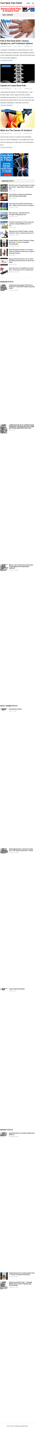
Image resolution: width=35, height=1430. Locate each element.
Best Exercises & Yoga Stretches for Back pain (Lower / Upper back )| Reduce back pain (22, 186)
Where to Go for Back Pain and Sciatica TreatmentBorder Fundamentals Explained (21, 566)
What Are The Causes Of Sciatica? (16, 130)
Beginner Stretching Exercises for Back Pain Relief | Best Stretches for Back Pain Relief (21, 260)
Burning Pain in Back (15, 709)
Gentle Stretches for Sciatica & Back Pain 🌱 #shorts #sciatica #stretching (21, 1273)
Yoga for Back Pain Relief (17, 989)
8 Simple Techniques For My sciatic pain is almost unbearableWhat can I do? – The (21, 223)
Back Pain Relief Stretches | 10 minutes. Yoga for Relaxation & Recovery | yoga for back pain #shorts (21, 251)
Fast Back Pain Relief (11, 3)
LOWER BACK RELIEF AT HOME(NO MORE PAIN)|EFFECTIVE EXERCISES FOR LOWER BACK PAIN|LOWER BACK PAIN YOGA (21, 426)
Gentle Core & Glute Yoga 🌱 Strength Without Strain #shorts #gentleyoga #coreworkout (20, 1284)
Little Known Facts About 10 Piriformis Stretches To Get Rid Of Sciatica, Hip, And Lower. (22, 286)
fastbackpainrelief (6, 46)
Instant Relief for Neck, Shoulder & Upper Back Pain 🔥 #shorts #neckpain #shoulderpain (21, 242)
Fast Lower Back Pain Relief (19, 1426)
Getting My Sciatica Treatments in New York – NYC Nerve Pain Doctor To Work (21, 849)
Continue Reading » (6, 60)
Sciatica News (6, 21)
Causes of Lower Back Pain (13, 85)
